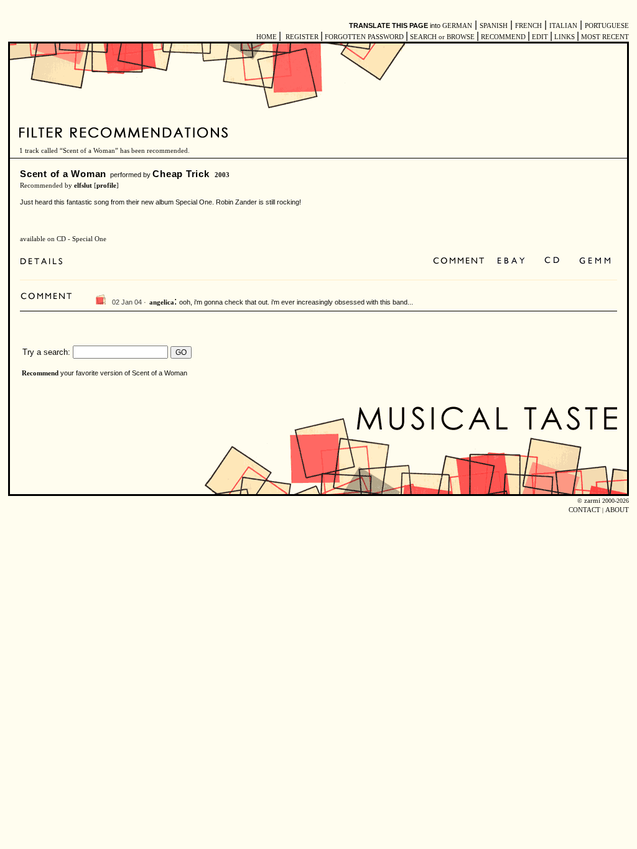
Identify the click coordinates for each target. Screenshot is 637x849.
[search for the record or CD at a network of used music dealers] (595, 261)
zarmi (592, 500)
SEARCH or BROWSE (442, 37)
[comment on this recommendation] (461, 261)
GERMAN (457, 25)
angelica (161, 302)
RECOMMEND (503, 37)
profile (106, 185)
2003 (222, 175)
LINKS (564, 37)
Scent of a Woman (63, 173)
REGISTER (302, 37)
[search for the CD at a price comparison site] (553, 261)
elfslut (83, 185)
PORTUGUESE (607, 25)
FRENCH (528, 25)
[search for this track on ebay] (511, 261)
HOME (266, 37)
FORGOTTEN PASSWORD (364, 37)
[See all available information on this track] (44, 261)
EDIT (540, 37)
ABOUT (617, 510)
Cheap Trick (180, 173)
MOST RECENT (604, 37)
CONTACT (584, 510)
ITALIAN (563, 25)
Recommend (40, 373)
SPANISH (494, 25)
